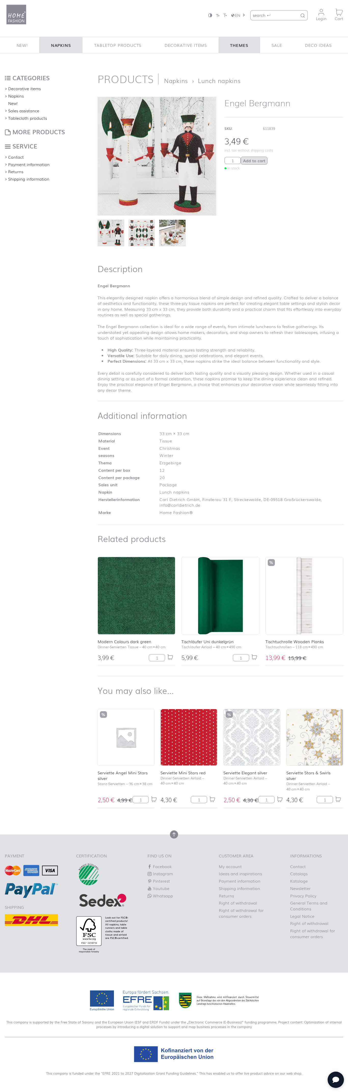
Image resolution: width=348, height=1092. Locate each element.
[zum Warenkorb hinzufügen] (170, 657)
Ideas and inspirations (240, 873)
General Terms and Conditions (308, 905)
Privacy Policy (303, 896)
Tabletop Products (118, 45)
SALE (277, 45)
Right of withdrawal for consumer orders (241, 913)
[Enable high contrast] (210, 15)
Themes (239, 45)
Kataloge (299, 881)
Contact (16, 157)
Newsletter (300, 888)
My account (230, 866)
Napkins (61, 45)
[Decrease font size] (218, 15)
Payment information (29, 164)
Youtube (160, 888)
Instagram (162, 873)
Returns (15, 171)
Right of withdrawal (238, 903)
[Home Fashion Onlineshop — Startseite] (16, 14)
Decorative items (186, 45)
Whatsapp (162, 896)
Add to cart (254, 160)
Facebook (162, 866)
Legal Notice (302, 916)
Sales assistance (23, 110)
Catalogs (298, 873)
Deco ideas (318, 45)
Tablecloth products (27, 118)
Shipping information (28, 179)
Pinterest (161, 881)
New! (22, 45)
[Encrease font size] (225, 15)
